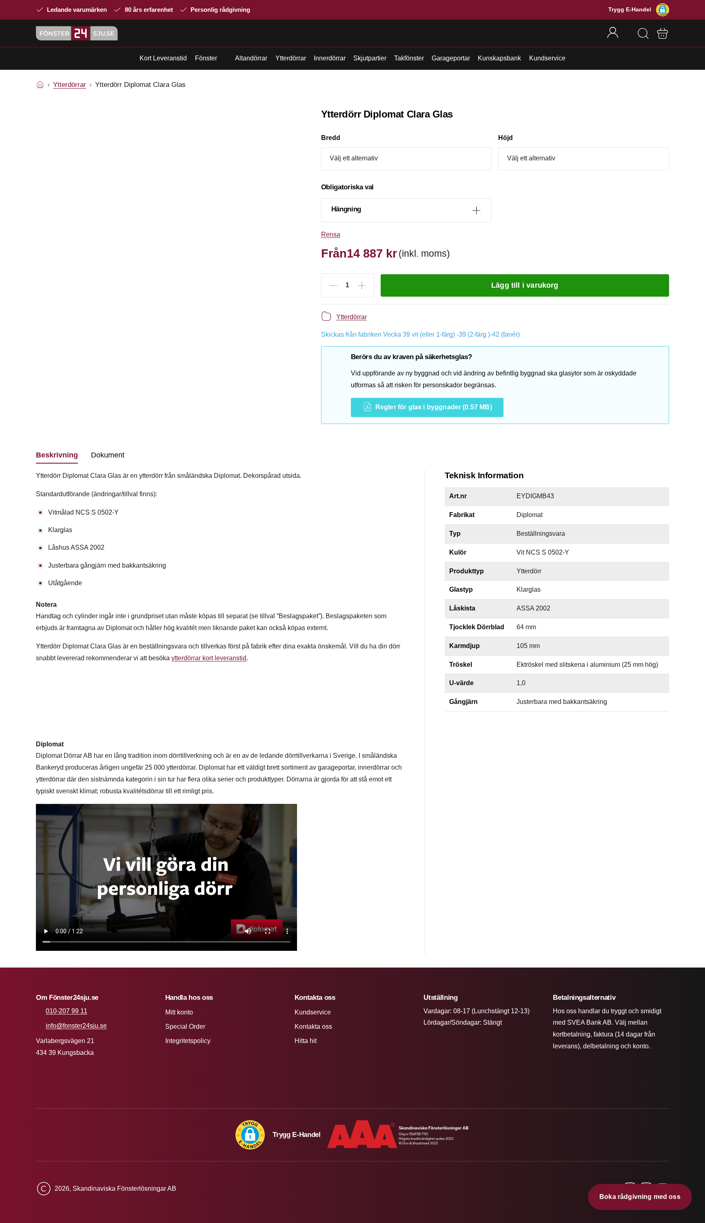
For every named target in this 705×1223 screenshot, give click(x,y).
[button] (662, 9)
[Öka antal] (362, 285)
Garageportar (451, 58)
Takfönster (409, 58)
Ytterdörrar (290, 58)
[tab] (56, 455)
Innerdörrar (330, 58)
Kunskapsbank (499, 58)
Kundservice (547, 58)
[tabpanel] (220, 712)
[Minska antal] (333, 285)
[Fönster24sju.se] (77, 33)
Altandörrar (251, 58)
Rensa (330, 234)
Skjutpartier (369, 58)
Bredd (330, 137)
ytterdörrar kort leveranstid (208, 658)
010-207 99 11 (66, 1011)
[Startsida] (40, 85)
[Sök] (643, 33)
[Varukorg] (662, 33)
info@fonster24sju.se (76, 1025)
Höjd (505, 137)
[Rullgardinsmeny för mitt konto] (618, 33)
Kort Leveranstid (163, 58)
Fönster (206, 58)
